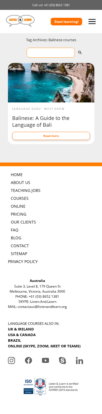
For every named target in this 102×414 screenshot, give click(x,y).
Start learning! (66, 21)
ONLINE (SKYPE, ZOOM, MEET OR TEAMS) (44, 346)
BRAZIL (14, 340)
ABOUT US (20, 182)
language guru (26, 109)
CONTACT (20, 245)
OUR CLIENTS (23, 222)
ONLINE (18, 206)
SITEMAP (19, 253)
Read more (51, 136)
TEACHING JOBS (26, 190)
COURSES (20, 198)
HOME (17, 174)
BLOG (16, 237)
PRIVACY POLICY (23, 261)
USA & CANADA (22, 334)
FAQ (14, 230)
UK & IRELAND (21, 329)
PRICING (18, 214)
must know (54, 109)
